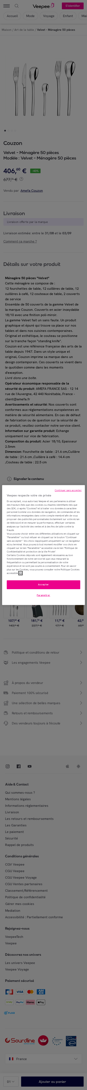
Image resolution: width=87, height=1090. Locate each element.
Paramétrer (43, 595)
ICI (20, 573)
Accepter (43, 584)
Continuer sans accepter (68, 490)
